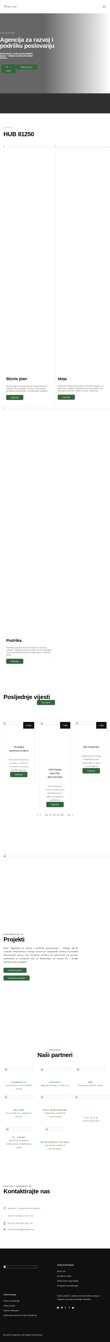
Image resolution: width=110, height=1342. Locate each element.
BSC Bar (19, 1110)
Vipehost (55, 1082)
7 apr (65, 725)
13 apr (29, 725)
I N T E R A (91, 1118)
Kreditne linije (64, 1276)
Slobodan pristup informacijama (20, 1315)
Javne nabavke (11, 1310)
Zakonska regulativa (67, 1281)
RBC (90, 1082)
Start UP (61, 1271)
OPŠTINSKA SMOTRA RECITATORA (55, 773)
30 (62, 815)
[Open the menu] (104, 6)
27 (50, 815)
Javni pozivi (9, 1305)
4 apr (101, 725)
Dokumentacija (11, 1301)
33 (69, 815)
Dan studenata (91, 747)
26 (46, 815)
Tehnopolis (19, 1082)
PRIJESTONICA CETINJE (55, 1142)
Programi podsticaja (67, 1285)
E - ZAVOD (19, 1137)
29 (58, 815)
